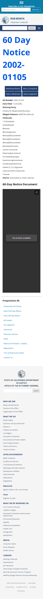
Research (6, 427)
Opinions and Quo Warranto (14, 423)
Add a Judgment (30, 94)
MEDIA (6, 540)
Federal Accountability (11, 525)
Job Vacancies (8, 566)
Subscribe (35, 9)
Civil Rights (7, 433)
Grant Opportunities (11, 443)
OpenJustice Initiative (11, 471)
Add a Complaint (30, 88)
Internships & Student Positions (15, 569)
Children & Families (10, 430)
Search (32, 28)
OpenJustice (7, 535)
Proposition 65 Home (12, 306)
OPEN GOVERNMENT (13, 454)
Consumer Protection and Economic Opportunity (16, 514)
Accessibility (31, 583)
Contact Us (8, 357)
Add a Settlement (13, 94)
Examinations (8, 562)
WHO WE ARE (9, 401)
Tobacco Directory (10, 446)
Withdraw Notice (13, 88)
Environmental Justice (11, 519)
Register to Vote (9, 498)
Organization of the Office (13, 412)
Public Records (8, 474)
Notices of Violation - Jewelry (15, 343)
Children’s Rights (9, 510)
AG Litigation (9, 325)
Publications (7, 478)
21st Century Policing (11, 507)
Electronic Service (11, 334)
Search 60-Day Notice (12, 311)
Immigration (8, 532)
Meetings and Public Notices (14, 468)
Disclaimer (33, 587)
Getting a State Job (10, 559)
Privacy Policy (10, 587)
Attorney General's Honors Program (17, 572)
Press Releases (9, 547)
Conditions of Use (21, 587)
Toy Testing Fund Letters (14, 353)
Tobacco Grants (9, 449)
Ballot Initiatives (9, 458)
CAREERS (7, 555)
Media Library (8, 550)
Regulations (8, 348)
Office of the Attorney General (16, 583)
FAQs (6, 339)
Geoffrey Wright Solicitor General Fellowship (20, 575)
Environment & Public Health (14, 440)
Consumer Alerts (9, 544)
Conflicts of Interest (10, 461)
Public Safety (8, 420)
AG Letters (8, 320)
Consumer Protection (11, 436)
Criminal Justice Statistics (12, 465)
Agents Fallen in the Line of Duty (15, 490)
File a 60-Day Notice (12, 315)
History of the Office (10, 408)
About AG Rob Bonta (11, 405)
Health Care (7, 529)
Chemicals (8, 329)
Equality (6, 522)
